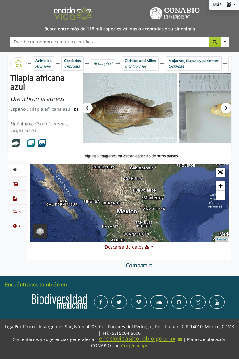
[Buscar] (215, 42)
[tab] (17, 170)
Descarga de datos (125, 247)
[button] (17, 226)
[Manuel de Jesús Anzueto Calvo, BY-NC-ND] (130, 108)
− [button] (220, 195)
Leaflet (222, 238)
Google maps (134, 345)
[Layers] (40, 231)
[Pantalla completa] (220, 172)
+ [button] (220, 186)
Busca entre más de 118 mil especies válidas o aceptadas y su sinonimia (119, 28)
